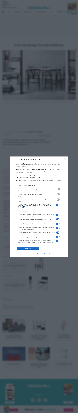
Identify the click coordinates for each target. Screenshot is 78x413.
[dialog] (39, 206)
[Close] (65, 159)
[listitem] (39, 185)
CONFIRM (28, 248)
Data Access (39, 253)
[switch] (58, 189)
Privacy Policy (47, 253)
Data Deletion (30, 253)
